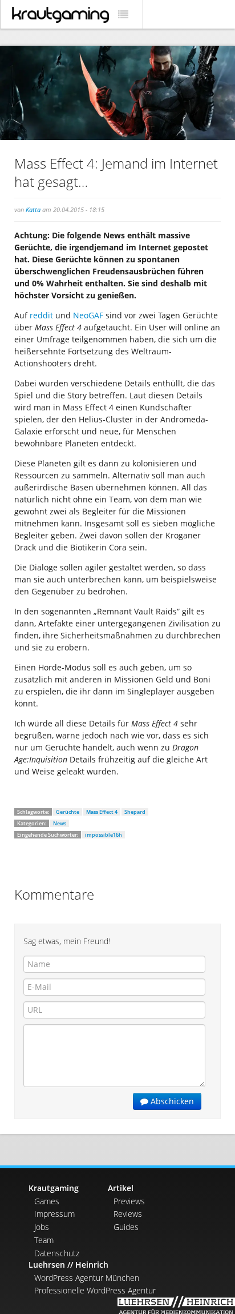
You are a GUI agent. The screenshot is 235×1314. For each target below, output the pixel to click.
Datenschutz (56, 1253)
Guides (126, 1226)
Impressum (54, 1213)
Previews (129, 1201)
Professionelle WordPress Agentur (95, 1290)
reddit (41, 315)
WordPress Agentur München (86, 1277)
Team (44, 1240)
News (59, 823)
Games (46, 1201)
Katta (33, 209)
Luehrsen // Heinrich (68, 1264)
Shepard (134, 812)
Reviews (128, 1213)
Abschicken (171, 1101)
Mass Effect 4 (102, 812)
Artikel (120, 1188)
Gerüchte (67, 812)
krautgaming (60, 15)
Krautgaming (54, 1188)
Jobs (41, 1226)
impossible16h (103, 834)
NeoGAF (88, 315)
